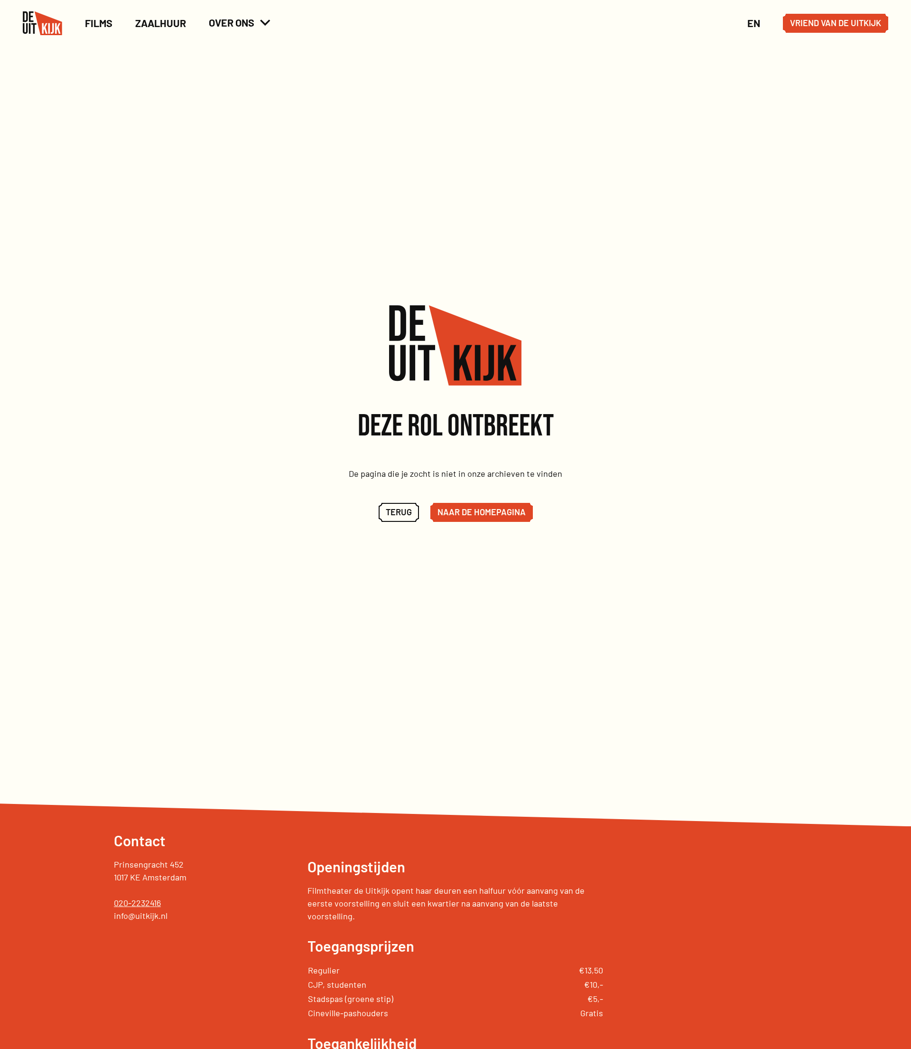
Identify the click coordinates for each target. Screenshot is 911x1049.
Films (98, 23)
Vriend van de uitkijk (835, 23)
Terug (399, 512)
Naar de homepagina (481, 512)
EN (753, 23)
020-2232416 (137, 903)
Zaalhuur (160, 23)
